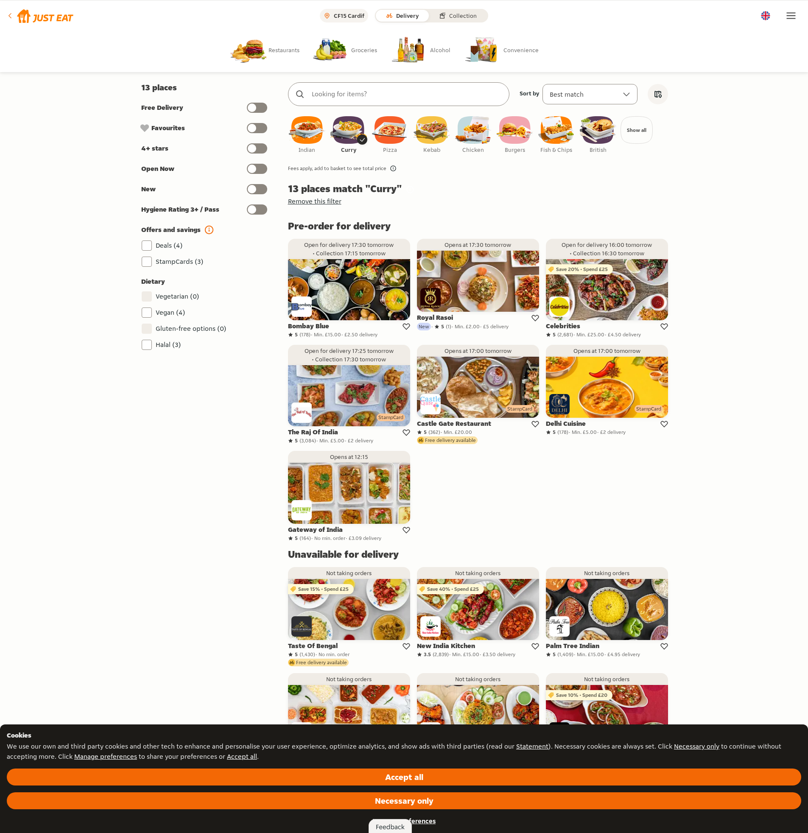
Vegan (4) (170, 312)
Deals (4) (169, 245)
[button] (40, 15)
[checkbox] (307, 135)
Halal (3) (168, 344)
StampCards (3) (180, 261)
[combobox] (407, 94)
